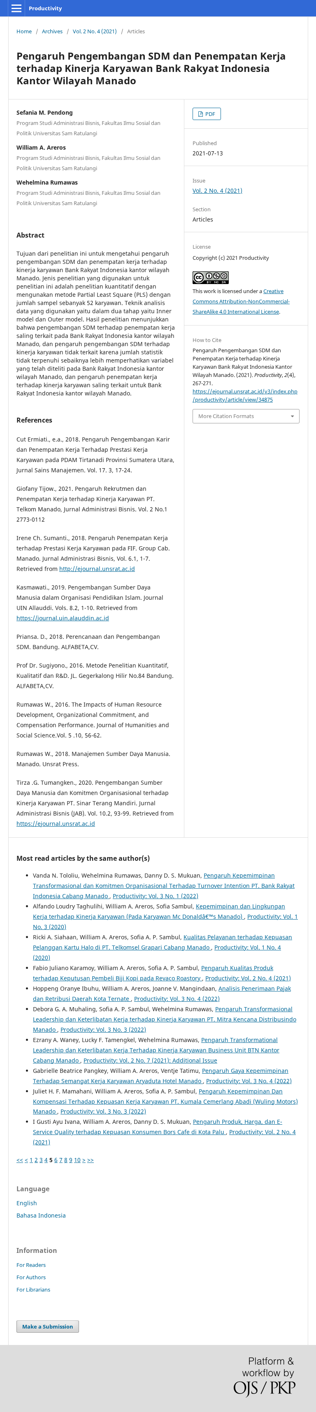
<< (19, 1160)
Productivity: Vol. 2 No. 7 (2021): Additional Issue (150, 1060)
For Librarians (33, 1289)
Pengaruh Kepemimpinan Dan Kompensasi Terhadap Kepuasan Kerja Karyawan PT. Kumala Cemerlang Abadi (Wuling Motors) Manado (165, 1101)
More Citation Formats (226, 416)
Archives (52, 31)
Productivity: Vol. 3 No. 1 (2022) (155, 896)
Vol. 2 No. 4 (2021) (95, 31)
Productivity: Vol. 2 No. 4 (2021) (248, 978)
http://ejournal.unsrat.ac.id (97, 569)
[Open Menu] (16, 8)
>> (90, 1160)
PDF (209, 114)
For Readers (31, 1265)
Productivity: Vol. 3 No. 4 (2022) (177, 999)
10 (77, 1160)
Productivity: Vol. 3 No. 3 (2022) (103, 1029)
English (26, 1203)
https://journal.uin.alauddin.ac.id (62, 618)
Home (24, 31)
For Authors (31, 1277)
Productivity (45, 8)
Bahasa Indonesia (41, 1215)
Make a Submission (47, 1326)
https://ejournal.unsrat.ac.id (55, 823)
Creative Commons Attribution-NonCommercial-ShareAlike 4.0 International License (241, 301)
